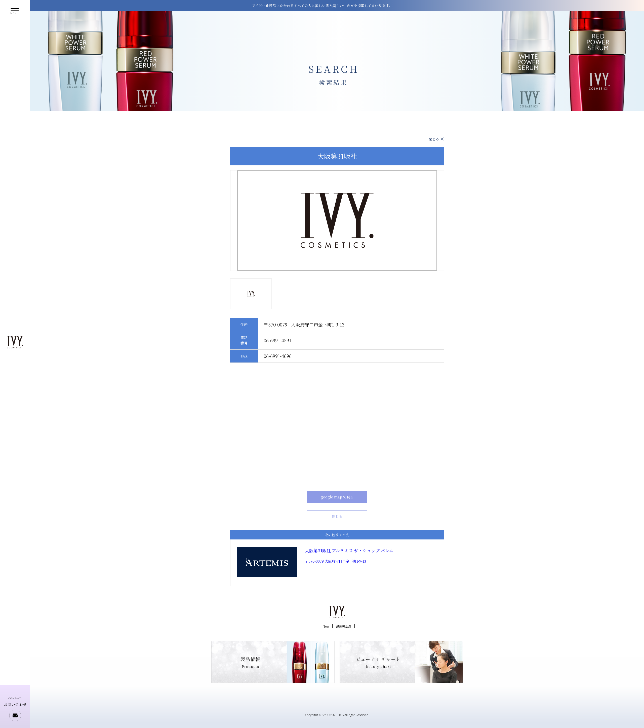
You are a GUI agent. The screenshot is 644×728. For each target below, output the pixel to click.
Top (326, 626)
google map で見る (337, 496)
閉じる (434, 139)
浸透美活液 (343, 626)
